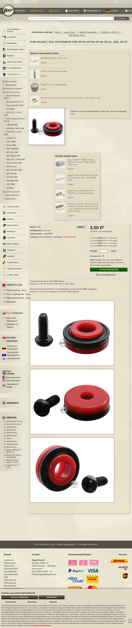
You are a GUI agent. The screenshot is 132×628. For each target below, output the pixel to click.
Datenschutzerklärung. (42, 625)
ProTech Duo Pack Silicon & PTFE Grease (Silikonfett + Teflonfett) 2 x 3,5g (70, 98)
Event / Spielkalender (18, 294)
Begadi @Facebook (13, 377)
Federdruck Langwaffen (13, 89)
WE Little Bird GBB (14, 170)
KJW (38, 227)
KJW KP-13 (11, 138)
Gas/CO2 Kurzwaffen (12, 92)
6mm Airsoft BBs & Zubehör (13, 30)
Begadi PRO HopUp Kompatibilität (13, 456)
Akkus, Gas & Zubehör (15, 62)
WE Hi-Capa (11, 166)
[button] (111, 10)
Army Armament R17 (14, 102)
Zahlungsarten (11, 427)
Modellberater (12, 43)
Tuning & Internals (13, 74)
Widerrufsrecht (11, 436)
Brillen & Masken (13, 244)
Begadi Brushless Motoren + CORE (12, 461)
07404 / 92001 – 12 (44, 571)
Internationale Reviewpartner (13, 353)
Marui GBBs (11, 145)
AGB (6, 577)
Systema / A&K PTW (12, 195)
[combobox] (71, 18)
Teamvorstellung (16, 290)
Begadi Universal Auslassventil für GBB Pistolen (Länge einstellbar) (81, 192)
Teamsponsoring (12, 444)
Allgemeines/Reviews (18, 298)
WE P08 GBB (11, 177)
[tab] (81, 227)
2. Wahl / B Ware (13, 275)
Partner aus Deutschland (12, 347)
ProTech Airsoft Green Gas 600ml (54, 71)
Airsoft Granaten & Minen (16, 49)
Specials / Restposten (14, 269)
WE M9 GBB (11, 174)
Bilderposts (11, 302)
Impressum (9, 560)
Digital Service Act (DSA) (12, 466)
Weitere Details (69, 237)
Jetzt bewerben (13, 358)
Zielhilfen (10, 219)
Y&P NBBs (10, 184)
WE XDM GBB (12, 181)
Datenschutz (9, 566)
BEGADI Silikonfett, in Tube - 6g (53, 58)
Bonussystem (11, 430)
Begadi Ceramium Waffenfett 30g (54, 85)
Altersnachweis (11, 433)
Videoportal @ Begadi (12, 385)
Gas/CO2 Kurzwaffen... (88, 32)
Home (57, 32)
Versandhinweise (11, 574)
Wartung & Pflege (13, 207)
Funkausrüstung (12, 262)
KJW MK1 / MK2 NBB (15, 128)
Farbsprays (11, 250)
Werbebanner (11, 447)
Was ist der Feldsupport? (11, 319)
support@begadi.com (47, 574)
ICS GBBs (10, 109)
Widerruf (12, 403)
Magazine (10, 56)
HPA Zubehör (11, 213)
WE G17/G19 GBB (14, 163)
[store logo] (8, 10)
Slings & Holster (12, 225)
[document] (66, 608)
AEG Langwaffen (11, 81)
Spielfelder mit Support (12, 325)
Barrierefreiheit (10, 586)
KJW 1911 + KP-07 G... (111, 32)
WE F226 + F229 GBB (15, 159)
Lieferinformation (11, 569)
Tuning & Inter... (69, 32)
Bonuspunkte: (95, 256)
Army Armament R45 (14, 105)
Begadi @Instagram (13, 381)
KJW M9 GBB (12, 125)
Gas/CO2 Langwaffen (12, 192)
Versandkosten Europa (14, 421)
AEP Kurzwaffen (10, 85)
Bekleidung (11, 231)
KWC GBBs (11, 141)
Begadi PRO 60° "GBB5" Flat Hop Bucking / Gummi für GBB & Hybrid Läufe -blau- (82, 162)
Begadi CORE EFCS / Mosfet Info (14, 451)
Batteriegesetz (10, 583)
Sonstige (10, 188)
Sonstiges (10, 256)
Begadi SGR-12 (10, 199)
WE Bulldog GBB (13, 156)
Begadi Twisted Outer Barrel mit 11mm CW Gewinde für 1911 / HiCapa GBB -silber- (83, 177)
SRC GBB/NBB (12, 149)
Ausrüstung (11, 238)
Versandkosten (107, 231)
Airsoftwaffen (11, 37)
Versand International (13, 424)
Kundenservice (11, 441)
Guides (8, 438)
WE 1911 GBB (12, 152)
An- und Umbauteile (14, 68)
